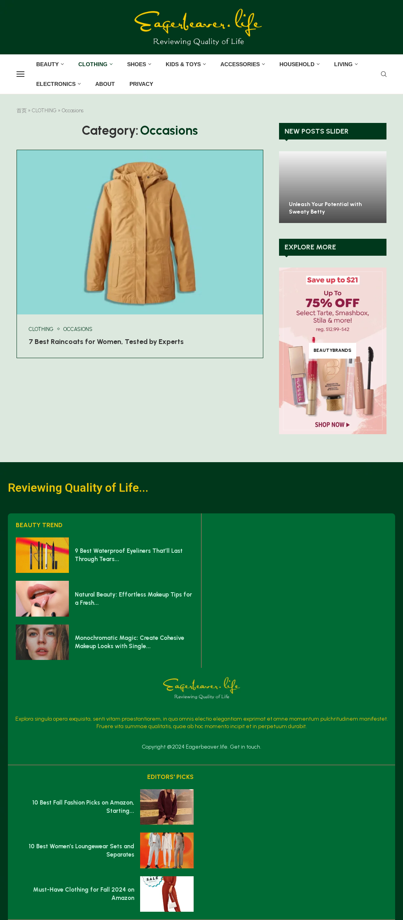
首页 (22, 110)
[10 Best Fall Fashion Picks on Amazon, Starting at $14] (167, 807)
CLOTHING (92, 64)
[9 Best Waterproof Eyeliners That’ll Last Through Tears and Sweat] (42, 555)
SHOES (136, 64)
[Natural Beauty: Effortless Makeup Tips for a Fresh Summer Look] (42, 598)
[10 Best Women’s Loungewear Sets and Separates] (167, 850)
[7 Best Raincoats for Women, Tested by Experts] (140, 232)
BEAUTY (47, 64)
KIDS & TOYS (183, 64)
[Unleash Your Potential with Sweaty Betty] (332, 187)
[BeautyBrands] (332, 351)
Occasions (77, 329)
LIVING (343, 64)
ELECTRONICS (56, 84)
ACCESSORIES (240, 64)
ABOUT (105, 84)
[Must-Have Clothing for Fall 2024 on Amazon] (167, 894)
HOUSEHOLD (296, 64)
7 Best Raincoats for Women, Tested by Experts (106, 341)
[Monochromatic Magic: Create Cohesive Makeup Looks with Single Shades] (42, 642)
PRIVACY (141, 84)
